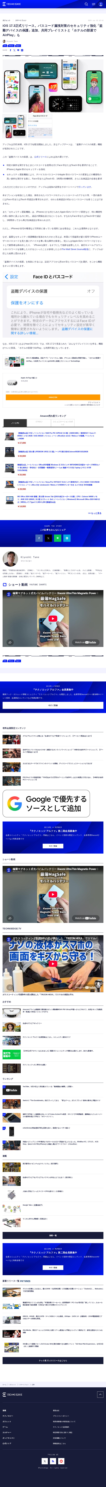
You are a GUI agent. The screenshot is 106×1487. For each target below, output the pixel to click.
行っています (85, 187)
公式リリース (40, 157)
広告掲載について (59, 1438)
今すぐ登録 (53, 705)
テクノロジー (8, 1416)
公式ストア (7, 1443)
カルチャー (7, 1432)
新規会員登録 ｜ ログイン (101, 4)
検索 (86, 4)
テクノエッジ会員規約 (61, 1427)
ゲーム (5, 1427)
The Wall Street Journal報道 (75, 249)
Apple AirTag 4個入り (29, 378)
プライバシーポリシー (61, 1416)
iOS (5, 45)
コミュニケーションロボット (63, 423)
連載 (4, 1410)
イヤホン (39, 422)
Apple (18, 45)
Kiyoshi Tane (12, 41)
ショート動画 (18, 584)
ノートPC (15, 423)
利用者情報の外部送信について (64, 1421)
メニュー (93, 4)
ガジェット (7, 1421)
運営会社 (56, 1410)
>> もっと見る (94, 513)
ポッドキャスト (9, 1438)
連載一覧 (53, 1235)
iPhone (11, 45)
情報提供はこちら (59, 1443)
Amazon (53, 397)
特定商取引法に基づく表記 (62, 1432)
